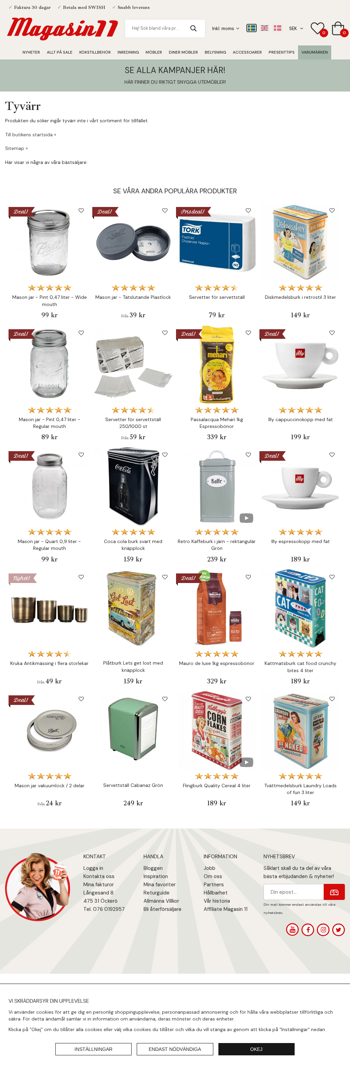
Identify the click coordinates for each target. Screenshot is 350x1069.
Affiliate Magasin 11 (225, 909)
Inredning (128, 52)
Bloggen (153, 868)
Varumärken (314, 52)
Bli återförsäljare (162, 909)
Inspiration (156, 876)
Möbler (154, 52)
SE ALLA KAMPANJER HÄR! (175, 70)
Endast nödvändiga (175, 1049)
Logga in (93, 868)
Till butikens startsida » (30, 134)
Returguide (157, 892)
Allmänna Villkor (161, 901)
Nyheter (31, 52)
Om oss (213, 876)
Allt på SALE (59, 52)
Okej (256, 1049)
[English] (264, 28)
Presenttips (282, 52)
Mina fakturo (97, 884)
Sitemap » (16, 148)
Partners (214, 884)
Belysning (215, 52)
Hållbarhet (216, 892)
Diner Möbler (183, 52)
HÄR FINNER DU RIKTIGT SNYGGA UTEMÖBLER (174, 82)
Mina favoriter (160, 884)
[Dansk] (277, 28)
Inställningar (93, 1049)
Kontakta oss (99, 876)
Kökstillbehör (95, 52)
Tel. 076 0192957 (104, 909)
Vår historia (217, 901)
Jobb (209, 868)
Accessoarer (247, 52)
